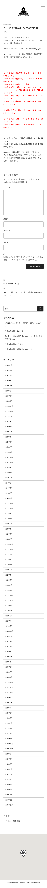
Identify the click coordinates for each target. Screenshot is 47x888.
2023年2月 (9, 539)
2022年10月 (9, 549)
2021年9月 (9, 611)
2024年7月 (9, 473)
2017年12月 (9, 800)
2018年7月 (9, 764)
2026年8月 (9, 365)
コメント (6, 187)
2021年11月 (9, 600)
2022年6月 (9, 570)
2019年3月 (9, 723)
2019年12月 (9, 682)
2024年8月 (9, 467)
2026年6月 (9, 375)
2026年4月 (9, 386)
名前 (5, 219)
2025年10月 (9, 411)
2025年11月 (9, 406)
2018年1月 (9, 795)
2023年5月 (9, 524)
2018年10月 (9, 749)
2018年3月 (9, 785)
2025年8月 (9, 421)
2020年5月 (9, 657)
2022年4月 (9, 575)
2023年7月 (9, 519)
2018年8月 (9, 759)
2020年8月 (9, 641)
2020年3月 (9, 667)
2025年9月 (9, 416)
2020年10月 (9, 631)
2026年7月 (9, 370)
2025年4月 (9, 437)
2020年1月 (9, 677)
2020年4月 (9, 662)
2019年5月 (9, 718)
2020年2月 (9, 672)
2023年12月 (9, 503)
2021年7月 (9, 621)
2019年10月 (9, 692)
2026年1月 (9, 401)
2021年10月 (9, 606)
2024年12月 (9, 457)
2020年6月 (9, 652)
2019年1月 (9, 733)
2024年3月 (9, 493)
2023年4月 (9, 529)
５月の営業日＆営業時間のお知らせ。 (19, 349)
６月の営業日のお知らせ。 (15, 344)
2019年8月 (9, 703)
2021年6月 (9, 626)
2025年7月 (9, 427)
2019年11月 (9, 687)
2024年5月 (9, 483)
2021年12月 (9, 595)
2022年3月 (9, 580)
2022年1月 (9, 590)
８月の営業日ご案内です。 (15, 331)
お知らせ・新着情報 (12, 821)
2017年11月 (9, 805)
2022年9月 (9, 554)
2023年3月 (9, 534)
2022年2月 (9, 585)
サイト (6, 242)
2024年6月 (9, 478)
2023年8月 (9, 514)
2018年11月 (9, 744)
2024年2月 (9, 498)
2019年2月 (9, 728)
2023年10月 (9, 508)
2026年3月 (9, 391)
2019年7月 (9, 708)
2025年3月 (9, 442)
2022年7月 (9, 565)
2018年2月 (9, 790)
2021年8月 (9, 616)
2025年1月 (9, 452)
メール (6, 231)
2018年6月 (9, 769)
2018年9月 (9, 754)
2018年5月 (9, 774)
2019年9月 (9, 698)
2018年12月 (9, 739)
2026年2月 (9, 396)
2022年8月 (9, 560)
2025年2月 (9, 447)
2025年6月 (9, 432)
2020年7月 (9, 646)
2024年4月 (9, 488)
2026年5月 (9, 381)
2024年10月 (9, 462)
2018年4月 (9, 779)
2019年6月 (9, 713)
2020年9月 (9, 636)
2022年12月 (9, 544)
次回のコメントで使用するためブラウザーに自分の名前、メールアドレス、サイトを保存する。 (23, 258)
